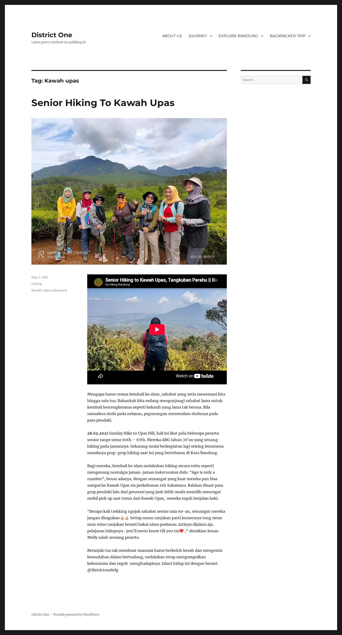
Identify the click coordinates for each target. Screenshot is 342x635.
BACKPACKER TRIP (287, 36)
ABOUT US (172, 36)
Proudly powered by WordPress (76, 615)
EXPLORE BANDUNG (238, 36)
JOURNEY (197, 36)
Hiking (36, 284)
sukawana (59, 290)
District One (51, 35)
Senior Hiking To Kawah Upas (102, 102)
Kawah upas (40, 290)
